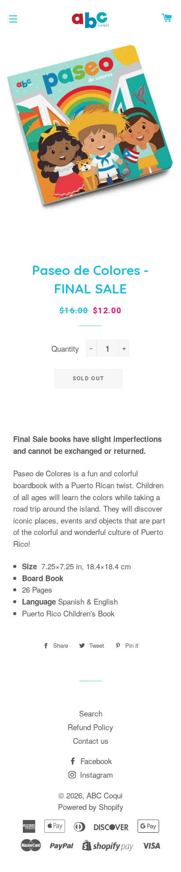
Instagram (95, 774)
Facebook (95, 760)
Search (90, 713)
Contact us (91, 740)
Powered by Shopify (90, 806)
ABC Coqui (105, 795)
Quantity (65, 348)
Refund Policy (90, 726)
